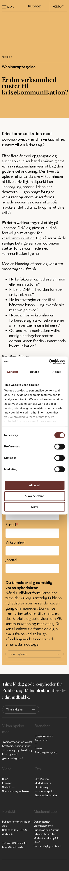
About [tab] (56, 371)
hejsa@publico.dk (12, 847)
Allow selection (34, 496)
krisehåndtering (24, 171)
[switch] (59, 446)
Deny (34, 506)
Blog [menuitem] (5, 779)
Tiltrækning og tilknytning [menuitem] (17, 750)
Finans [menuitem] (38, 748)
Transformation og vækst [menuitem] (17, 742)
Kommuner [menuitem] (41, 740)
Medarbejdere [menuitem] (43, 783)
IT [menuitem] (36, 744)
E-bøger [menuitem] (7, 783)
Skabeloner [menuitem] (8, 787)
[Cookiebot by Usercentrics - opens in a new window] (49, 361)
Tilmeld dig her (14, 709)
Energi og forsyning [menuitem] (46, 752)
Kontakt (58, 6)
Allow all (34, 485)
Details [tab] (34, 371)
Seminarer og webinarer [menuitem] (16, 791)
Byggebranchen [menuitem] (44, 736)
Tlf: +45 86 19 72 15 (14, 843)
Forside (6, 56)
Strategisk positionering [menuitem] (16, 746)
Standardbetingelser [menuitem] (47, 795)
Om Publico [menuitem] (42, 779)
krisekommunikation (18, 238)
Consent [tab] (12, 371)
